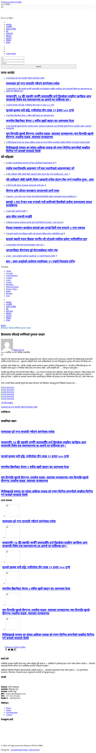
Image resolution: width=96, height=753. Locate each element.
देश (7, 31)
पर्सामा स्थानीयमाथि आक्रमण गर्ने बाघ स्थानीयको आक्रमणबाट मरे (40, 168)
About (8, 271)
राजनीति (9, 27)
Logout (9, 282)
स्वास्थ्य (9, 38)
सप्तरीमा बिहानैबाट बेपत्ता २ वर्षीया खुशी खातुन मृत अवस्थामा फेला (40, 120)
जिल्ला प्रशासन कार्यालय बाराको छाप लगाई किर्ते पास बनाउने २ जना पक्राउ (45, 227)
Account (9, 273)
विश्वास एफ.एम (19, 350)
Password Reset (12, 287)
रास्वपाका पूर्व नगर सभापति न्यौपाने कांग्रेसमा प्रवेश (33, 83)
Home (8, 708)
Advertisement (12, 275)
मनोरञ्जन (9, 33)
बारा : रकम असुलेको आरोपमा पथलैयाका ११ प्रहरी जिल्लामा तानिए (40, 261)
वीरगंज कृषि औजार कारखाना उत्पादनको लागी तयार (32, 190)
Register (9, 293)
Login (8, 280)
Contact (9, 278)
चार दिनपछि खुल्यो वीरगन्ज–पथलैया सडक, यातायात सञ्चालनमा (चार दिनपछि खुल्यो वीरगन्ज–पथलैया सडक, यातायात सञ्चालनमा (49, 135)
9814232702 (35, 750)
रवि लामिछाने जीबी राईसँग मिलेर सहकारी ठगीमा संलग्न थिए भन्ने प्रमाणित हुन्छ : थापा (50, 179)
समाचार (9, 24)
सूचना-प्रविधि (11, 29)
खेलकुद (8, 36)
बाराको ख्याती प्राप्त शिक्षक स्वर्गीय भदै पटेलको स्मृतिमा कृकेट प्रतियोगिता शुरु (46, 239)
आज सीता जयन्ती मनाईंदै (19, 216)
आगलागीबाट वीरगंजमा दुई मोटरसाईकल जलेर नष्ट (32, 250)
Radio (8, 291)
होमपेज (3, 326)
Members (9, 284)
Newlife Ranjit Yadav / (20, 750)
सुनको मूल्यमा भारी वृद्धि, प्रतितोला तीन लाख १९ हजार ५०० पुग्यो (40, 110)
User (8, 296)
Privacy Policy (12, 289)
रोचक (8, 42)
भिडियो (8, 40)
